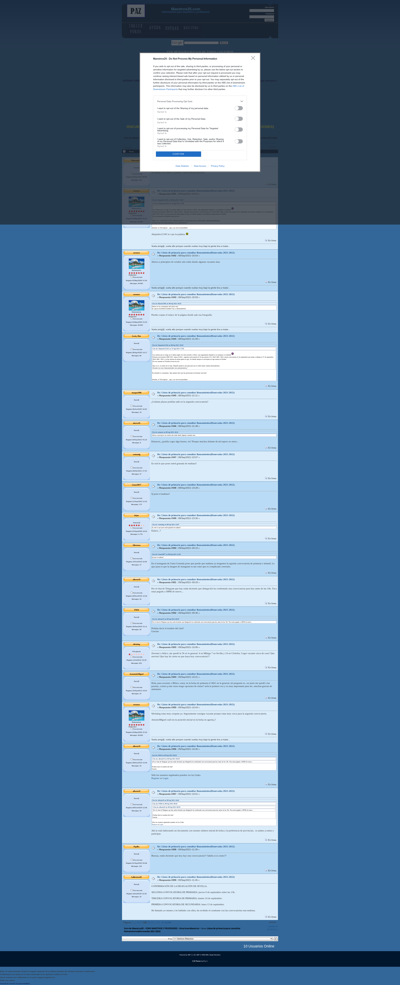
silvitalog (136, 644)
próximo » (272, 929)
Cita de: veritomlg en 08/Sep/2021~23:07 (165, 524)
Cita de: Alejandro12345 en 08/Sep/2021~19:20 (167, 345)
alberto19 (136, 579)
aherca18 (136, 423)
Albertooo (136, 545)
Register (155, 778)
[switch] (239, 108)
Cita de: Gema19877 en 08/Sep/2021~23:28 (166, 554)
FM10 (136, 610)
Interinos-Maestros (189, 928)
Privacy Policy (218, 166)
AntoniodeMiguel (136, 674)
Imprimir (272, 922)
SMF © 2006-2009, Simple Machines (208, 955)
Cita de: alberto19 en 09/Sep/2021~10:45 (165, 800)
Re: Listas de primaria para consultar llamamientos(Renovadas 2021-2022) (196, 252)
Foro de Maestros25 (134, 928)
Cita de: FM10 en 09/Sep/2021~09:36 (164, 755)
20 (152, 922)
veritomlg (136, 454)
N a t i (205, 961)
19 (149, 922)
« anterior (273, 926)
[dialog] (200, 112)
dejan (136, 515)
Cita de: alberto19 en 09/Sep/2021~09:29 (165, 619)
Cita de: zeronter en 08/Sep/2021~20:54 (165, 432)
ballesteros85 (136, 877)
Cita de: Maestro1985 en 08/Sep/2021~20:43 (166, 303)
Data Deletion (182, 166)
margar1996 (136, 393)
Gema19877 (136, 485)
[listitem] (200, 101)
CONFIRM (178, 154)
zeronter (136, 253)
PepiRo (136, 847)
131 (158, 922)
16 (138, 922)
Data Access (200, 166)
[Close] (254, 59)
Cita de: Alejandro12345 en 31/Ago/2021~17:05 (168, 348)
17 (141, 922)
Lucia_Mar (136, 336)
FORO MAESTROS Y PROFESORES (161, 928)
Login (165, 778)
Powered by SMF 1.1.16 (187, 955)
